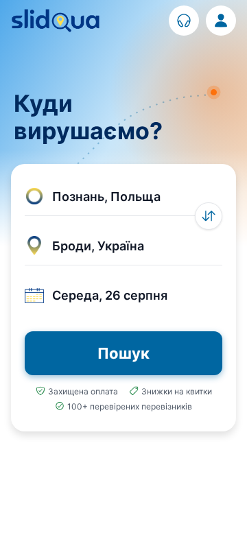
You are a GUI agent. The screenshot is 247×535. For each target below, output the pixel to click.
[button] (123, 197)
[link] (184, 20)
